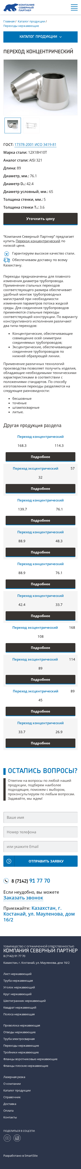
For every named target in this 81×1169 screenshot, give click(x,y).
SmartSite (31, 1156)
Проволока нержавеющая (21, 1025)
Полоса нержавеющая (19, 1014)
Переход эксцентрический (35, 468)
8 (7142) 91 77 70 (14, 956)
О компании (12, 1084)
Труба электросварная (19, 1039)
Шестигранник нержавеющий (24, 1001)
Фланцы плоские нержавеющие (25, 1066)
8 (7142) (30, 881)
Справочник (12, 1097)
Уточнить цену (40, 218)
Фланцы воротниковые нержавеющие (30, 1059)
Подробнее (40, 456)
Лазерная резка (14, 1077)
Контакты (10, 1117)
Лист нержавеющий (17, 974)
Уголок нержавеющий (19, 987)
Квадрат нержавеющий (19, 1007)
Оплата (8, 1110)
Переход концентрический (38, 241)
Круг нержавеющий (17, 994)
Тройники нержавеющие (21, 1052)
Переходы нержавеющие (21, 1046)
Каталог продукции (17, 1090)
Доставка (9, 1104)
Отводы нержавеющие (19, 1032)
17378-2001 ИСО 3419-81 (35, 144)
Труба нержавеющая (18, 981)
